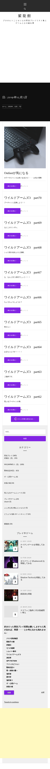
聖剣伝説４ (10, 667)
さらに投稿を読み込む (26, 419)
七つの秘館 (10, 648)
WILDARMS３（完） (12, 464)
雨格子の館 (10, 642)
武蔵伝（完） (9, 458)
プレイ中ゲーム (10, 499)
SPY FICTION (11, 661)
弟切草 (8, 658)
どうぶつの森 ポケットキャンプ (15, 514)
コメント (25, 186)
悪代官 (8, 677)
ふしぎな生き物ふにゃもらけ (14, 508)
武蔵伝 (8, 645)
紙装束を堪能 (26, 594)
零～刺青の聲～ (12, 670)
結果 (42, 692)
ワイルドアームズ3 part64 (23, 347)
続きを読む (12, 186)
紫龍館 (25, 16)
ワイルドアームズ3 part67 (23, 272)
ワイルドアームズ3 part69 (23, 222)
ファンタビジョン (12, 664)
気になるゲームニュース (13, 493)
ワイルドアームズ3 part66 (23, 297)
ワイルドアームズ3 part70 (23, 197)
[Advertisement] (25, 56)
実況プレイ (8, 455)
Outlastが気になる (16, 173)
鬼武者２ (9, 680)
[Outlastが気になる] (25, 128)
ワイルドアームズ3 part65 (23, 322)
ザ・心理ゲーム (10, 477)
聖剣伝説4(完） (9, 471)
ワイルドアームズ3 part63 (23, 372)
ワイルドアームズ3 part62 (23, 396)
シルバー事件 (11, 651)
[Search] (25, 9)
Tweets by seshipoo (11, 702)
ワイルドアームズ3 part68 (23, 247)
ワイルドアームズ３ (13, 654)
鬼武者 (8, 674)
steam (6, 502)
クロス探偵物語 (12, 638)
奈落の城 (7, 483)
